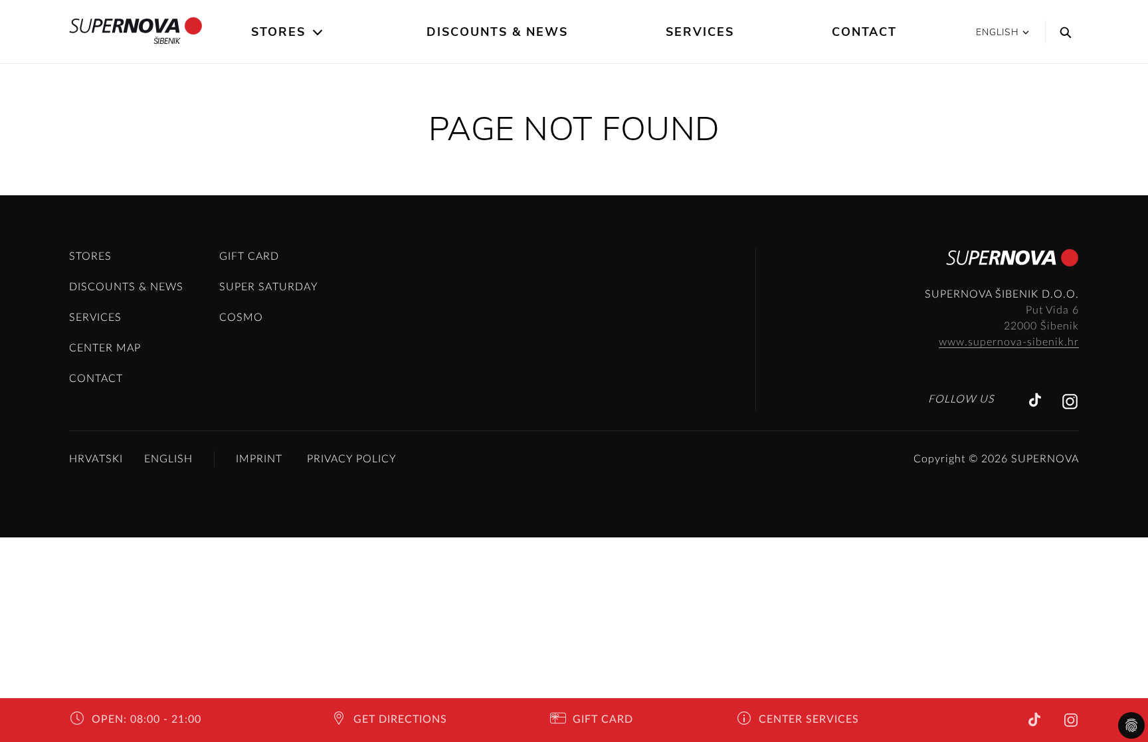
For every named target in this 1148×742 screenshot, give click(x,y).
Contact (864, 32)
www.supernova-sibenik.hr (1009, 342)
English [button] (997, 32)
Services (700, 32)
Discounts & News (497, 32)
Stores (278, 32)
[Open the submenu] (318, 32)
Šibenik (166, 40)
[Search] (1062, 31)
